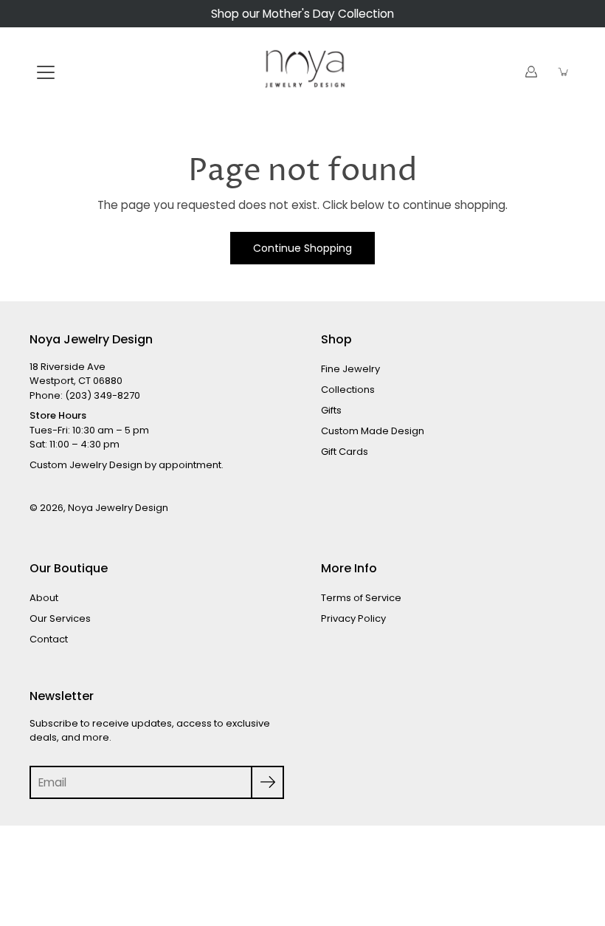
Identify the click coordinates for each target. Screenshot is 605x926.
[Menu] (46, 72)
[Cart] (563, 71)
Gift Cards (344, 452)
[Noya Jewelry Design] (302, 72)
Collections (348, 390)
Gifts (331, 410)
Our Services (60, 618)
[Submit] (267, 782)
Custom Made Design (372, 431)
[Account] (531, 71)
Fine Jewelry (350, 369)
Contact (49, 639)
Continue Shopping (302, 248)
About (44, 598)
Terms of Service (361, 598)
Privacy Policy (353, 618)
